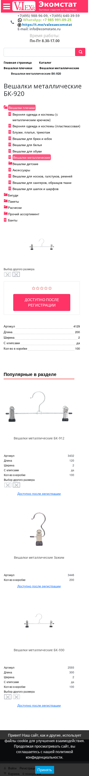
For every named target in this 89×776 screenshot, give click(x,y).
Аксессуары (21, 170)
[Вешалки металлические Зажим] (39, 529)
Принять (44, 769)
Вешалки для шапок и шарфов (35, 188)
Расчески (15, 207)
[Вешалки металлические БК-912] (39, 410)
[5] (50, 287)
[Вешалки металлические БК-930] (39, 622)
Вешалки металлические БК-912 (39, 438)
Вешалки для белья (27, 144)
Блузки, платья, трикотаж (31, 132)
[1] (33, 287)
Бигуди (13, 195)
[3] (42, 287)
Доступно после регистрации (42, 302)
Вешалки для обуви (27, 151)
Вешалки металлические (31, 157)
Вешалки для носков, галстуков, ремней (42, 176)
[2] (37, 287)
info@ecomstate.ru (45, 29)
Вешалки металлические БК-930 (39, 650)
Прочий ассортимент (23, 214)
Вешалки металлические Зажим (39, 557)
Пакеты (13, 201)
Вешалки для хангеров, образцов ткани (42, 182)
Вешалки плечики (22, 107)
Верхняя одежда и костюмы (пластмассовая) (46, 126)
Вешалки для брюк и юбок (32, 138)
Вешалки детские (25, 163)
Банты (12, 220)
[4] (46, 287)
